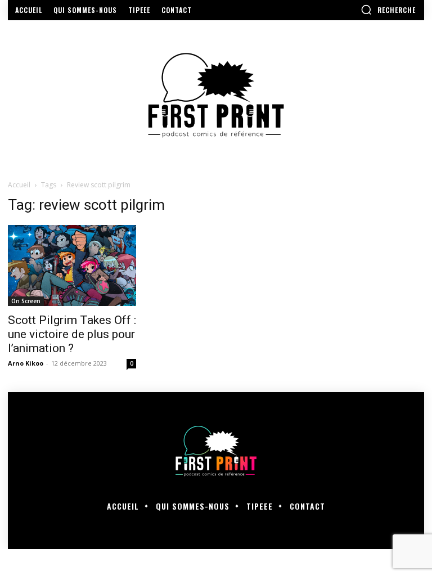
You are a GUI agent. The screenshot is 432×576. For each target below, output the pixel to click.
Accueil (19, 185)
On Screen (25, 301)
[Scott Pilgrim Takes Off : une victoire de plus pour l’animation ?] (72, 265)
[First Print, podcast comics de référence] (216, 95)
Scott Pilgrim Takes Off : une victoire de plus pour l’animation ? (72, 334)
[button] (388, 9)
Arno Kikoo (25, 363)
